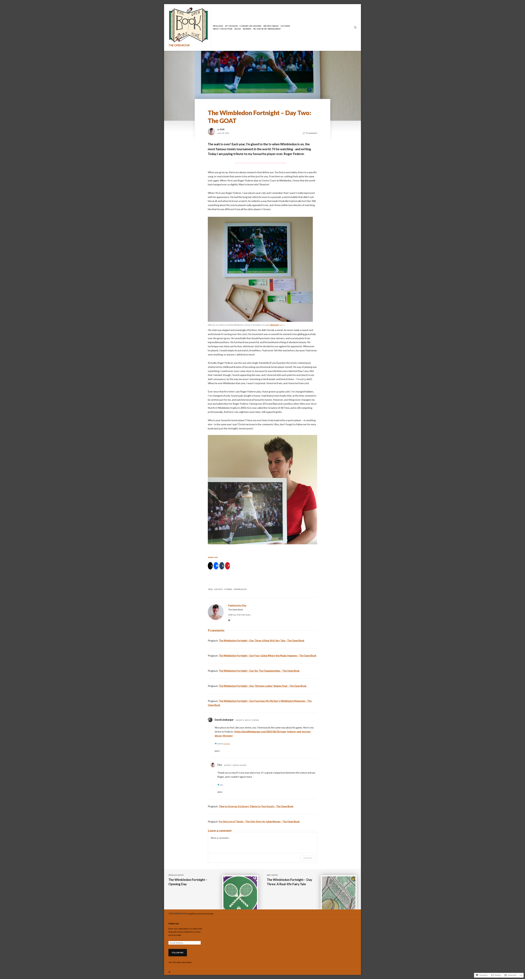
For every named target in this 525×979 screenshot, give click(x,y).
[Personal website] (229, 620)
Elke (222, 129)
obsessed (274, 325)
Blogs (238, 29)
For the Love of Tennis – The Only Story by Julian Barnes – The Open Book (259, 821)
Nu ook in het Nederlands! (267, 29)
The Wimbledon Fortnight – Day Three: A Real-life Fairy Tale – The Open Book (261, 640)
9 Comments (311, 133)
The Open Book (179, 45)
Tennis (229, 589)
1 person (226, 744)
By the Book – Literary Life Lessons (243, 26)
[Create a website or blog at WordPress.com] (215, 972)
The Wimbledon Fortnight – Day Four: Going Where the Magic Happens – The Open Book (267, 655)
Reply (217, 751)
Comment (307, 858)
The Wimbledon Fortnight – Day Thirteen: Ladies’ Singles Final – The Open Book (263, 685)
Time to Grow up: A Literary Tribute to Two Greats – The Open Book (256, 806)
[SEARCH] (355, 27)
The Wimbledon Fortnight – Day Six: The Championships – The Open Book (259, 670)
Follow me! (173, 923)
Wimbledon (240, 589)
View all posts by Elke (239, 615)
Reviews (247, 29)
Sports (219, 589)
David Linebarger (224, 719)
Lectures (285, 26)
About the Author (222, 29)
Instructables (270, 26)
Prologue (218, 26)
